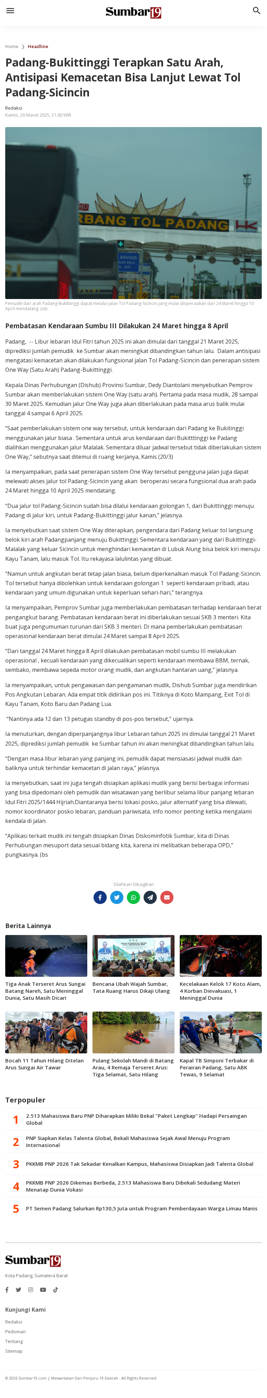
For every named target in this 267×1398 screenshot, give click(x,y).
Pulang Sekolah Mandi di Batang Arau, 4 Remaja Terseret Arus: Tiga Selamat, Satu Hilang (133, 1067)
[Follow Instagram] (30, 1290)
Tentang (14, 1341)
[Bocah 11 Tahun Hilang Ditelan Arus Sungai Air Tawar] (46, 1032)
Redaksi (13, 1322)
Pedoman (15, 1331)
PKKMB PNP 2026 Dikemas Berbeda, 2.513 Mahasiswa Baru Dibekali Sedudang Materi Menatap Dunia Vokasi (133, 1186)
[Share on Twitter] (116, 897)
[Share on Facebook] (100, 897)
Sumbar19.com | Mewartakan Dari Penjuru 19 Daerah (68, 1378)
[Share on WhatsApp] (133, 897)
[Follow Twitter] (18, 1290)
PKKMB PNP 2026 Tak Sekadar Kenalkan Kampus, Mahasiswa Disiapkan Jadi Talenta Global (139, 1163)
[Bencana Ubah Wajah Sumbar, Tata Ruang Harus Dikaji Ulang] (133, 955)
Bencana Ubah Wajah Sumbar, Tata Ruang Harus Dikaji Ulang (131, 987)
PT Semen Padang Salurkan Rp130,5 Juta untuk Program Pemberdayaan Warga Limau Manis (142, 1208)
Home (11, 46)
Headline (38, 46)
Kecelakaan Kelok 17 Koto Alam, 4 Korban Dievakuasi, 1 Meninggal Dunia (220, 990)
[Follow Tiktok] (55, 1290)
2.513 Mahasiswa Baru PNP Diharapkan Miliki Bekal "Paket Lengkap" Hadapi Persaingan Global (136, 1119)
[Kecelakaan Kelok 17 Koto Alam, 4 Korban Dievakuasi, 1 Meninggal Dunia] (221, 955)
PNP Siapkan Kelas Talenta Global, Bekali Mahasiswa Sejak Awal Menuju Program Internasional (128, 1141)
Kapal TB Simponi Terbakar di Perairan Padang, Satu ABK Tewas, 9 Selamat (217, 1067)
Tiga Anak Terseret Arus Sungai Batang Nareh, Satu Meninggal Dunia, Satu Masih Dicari (45, 990)
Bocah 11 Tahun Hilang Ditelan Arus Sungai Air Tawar (44, 1064)
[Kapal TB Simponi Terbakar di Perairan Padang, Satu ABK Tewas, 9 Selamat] (221, 1032)
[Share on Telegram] (150, 897)
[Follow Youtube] (43, 1290)
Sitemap (14, 1351)
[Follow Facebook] (7, 1290)
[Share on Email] (166, 897)
